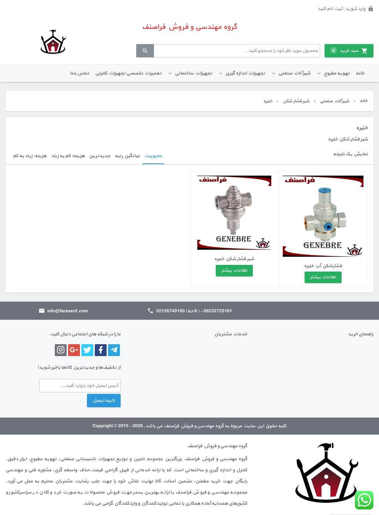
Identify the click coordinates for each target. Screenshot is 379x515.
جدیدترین (99, 156)
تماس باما (79, 73)
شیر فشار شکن (296, 101)
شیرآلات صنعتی (294, 73)
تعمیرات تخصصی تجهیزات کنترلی (128, 73)
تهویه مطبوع (337, 73)
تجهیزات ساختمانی (193, 73)
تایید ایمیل (104, 400)
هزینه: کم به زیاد (68, 156)
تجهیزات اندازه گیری (245, 73)
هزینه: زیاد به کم (30, 156)
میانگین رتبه (127, 156)
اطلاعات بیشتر (323, 277)
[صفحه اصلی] (53, 41)
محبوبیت (153, 156)
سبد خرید (345, 50)
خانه (360, 73)
